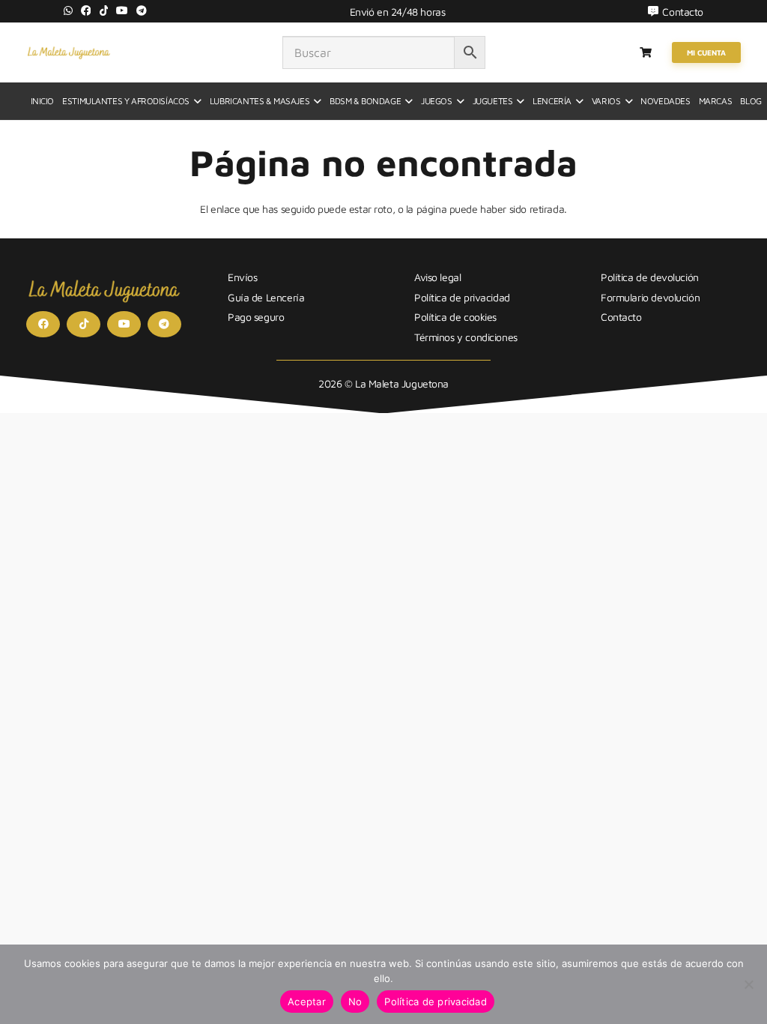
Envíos (242, 277)
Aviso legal (437, 277)
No (355, 1002)
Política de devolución (650, 277)
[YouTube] (122, 10)
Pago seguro (256, 316)
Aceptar (307, 1002)
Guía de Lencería (266, 297)
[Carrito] (646, 52)
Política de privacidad (462, 297)
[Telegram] (141, 10)
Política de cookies (455, 316)
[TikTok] (104, 10)
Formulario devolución (650, 297)
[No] (748, 984)
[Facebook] (86, 10)
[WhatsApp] (68, 10)
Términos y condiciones (466, 337)
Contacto (621, 316)
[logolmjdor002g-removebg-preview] (68, 52)
